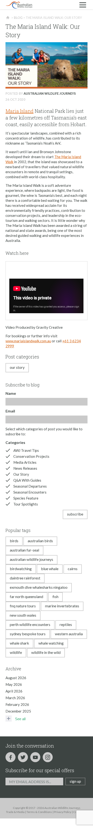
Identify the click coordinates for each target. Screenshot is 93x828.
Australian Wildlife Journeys (50, 93)
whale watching (51, 643)
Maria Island (19, 111)
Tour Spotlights (25, 504)
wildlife (16, 652)
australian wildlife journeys (31, 559)
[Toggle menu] (83, 4)
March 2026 (15, 698)
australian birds (40, 540)
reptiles (66, 624)
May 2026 (13, 684)
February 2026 (17, 704)
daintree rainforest (25, 578)
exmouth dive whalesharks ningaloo (38, 587)
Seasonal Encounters (29, 492)
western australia (69, 633)
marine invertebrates (62, 606)
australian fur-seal (24, 550)
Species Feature (25, 498)
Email (10, 411)
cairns (73, 568)
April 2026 (13, 691)
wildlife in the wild (46, 652)
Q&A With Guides (27, 480)
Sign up (75, 781)
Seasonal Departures (30, 486)
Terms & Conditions (39, 812)
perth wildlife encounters (30, 624)
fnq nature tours (23, 606)
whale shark (19, 643)
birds (14, 540)
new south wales (23, 615)
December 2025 (18, 711)
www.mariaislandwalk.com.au (28, 341)
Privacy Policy (62, 812)
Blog (18, 18)
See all (20, 719)
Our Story (17, 367)
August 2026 (15, 678)
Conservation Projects (31, 456)
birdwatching (21, 568)
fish (55, 596)
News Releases (25, 468)
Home (7, 18)
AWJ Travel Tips (26, 450)
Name (10, 393)
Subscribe (75, 514)
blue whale (49, 568)
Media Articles (24, 462)
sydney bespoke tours (28, 633)
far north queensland (26, 596)
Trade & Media (15, 812)
